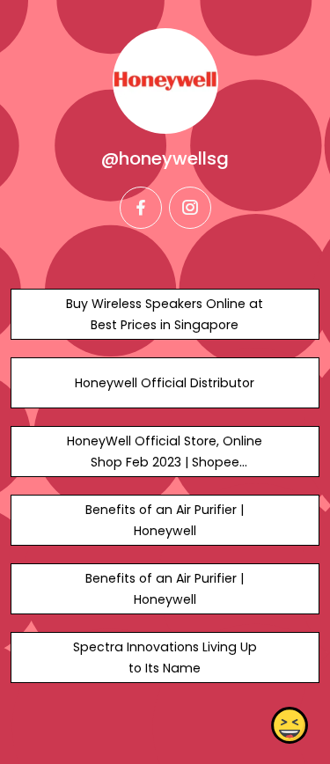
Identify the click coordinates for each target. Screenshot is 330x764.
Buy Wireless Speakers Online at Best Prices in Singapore (164, 314)
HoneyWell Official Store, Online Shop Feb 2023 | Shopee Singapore (164, 462)
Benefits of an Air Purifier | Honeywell (164, 520)
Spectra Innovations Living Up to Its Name (165, 657)
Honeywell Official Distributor (164, 383)
